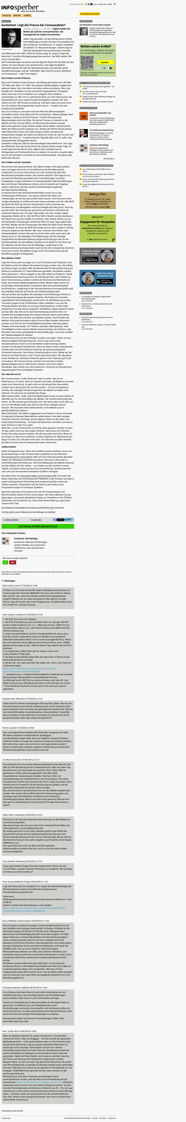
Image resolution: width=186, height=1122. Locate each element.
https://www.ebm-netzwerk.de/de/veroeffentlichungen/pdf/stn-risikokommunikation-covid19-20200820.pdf (34, 909)
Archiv (110, 4)
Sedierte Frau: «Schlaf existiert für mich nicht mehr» (96, 305)
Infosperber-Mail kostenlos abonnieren (77, 1118)
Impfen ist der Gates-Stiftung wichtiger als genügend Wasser (98, 97)
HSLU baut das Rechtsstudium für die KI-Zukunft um (97, 318)
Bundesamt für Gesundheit (19, 456)
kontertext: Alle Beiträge (99, 145)
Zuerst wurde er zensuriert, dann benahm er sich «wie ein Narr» (98, 175)
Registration (102, 4)
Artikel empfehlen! (12, 520)
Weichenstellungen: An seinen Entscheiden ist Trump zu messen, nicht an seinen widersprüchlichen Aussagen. (101, 136)
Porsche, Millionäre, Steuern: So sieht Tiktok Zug (98, 325)
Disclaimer (103, 1118)
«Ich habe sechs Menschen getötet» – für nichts (98, 87)
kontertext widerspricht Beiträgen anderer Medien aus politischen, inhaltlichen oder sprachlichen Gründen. (101, 151)
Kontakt (95, 1118)
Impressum (112, 1118)
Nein (12, 562)
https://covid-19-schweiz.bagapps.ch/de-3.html (39, 1082)
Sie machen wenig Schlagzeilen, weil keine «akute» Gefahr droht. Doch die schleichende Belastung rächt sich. (102, 121)
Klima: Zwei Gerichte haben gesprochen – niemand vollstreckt (98, 180)
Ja (5, 562)
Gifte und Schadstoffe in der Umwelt (100, 114)
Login (95, 4)
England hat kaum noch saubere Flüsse (97, 101)
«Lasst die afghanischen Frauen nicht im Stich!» (98, 185)
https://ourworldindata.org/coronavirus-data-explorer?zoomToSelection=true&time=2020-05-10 (30, 671)
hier (52, 507)
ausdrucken (36, 520)
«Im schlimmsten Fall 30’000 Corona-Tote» (96, 170)
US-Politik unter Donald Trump (101, 130)
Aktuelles (7, 15)
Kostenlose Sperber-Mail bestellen (38, 526)
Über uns (17, 15)
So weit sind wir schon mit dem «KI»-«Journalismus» (94, 92)
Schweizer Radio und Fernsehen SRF (39, 475)
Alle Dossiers (108, 158)
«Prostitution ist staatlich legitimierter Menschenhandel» (96, 297)
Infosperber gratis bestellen (89, 14)
